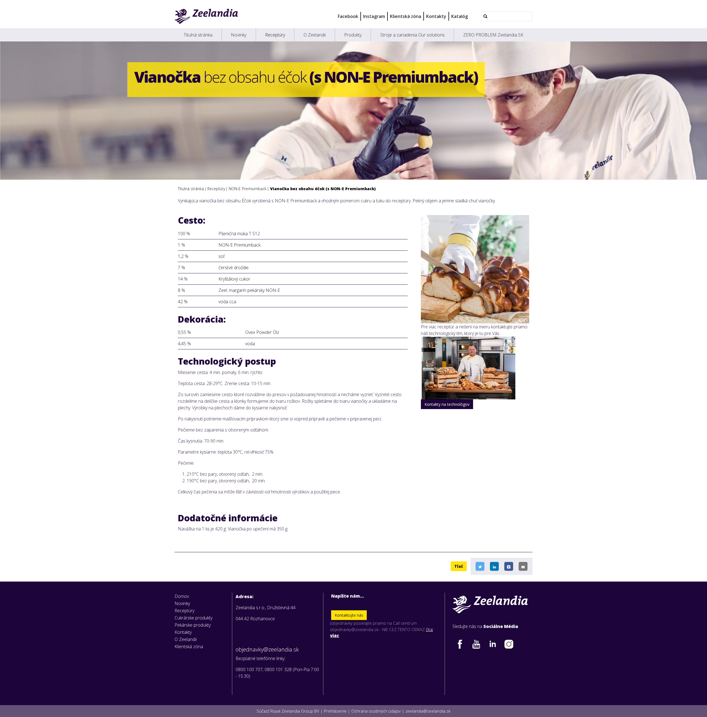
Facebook (348, 16)
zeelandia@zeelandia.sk (427, 711)
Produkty (353, 35)
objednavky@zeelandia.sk (267, 649)
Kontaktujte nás (349, 615)
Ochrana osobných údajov (376, 711)
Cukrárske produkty (193, 618)
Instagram (374, 16)
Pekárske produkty (193, 625)
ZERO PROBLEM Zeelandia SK (493, 35)
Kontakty (436, 16)
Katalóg (459, 16)
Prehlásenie (335, 711)
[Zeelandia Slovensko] (206, 16)
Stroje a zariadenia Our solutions (412, 35)
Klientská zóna (405, 16)
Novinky (238, 35)
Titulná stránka (198, 35)
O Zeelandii (315, 35)
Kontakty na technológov (446, 404)
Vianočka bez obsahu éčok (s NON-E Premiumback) (323, 188)
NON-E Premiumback (248, 188)
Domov (182, 596)
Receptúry (275, 35)
